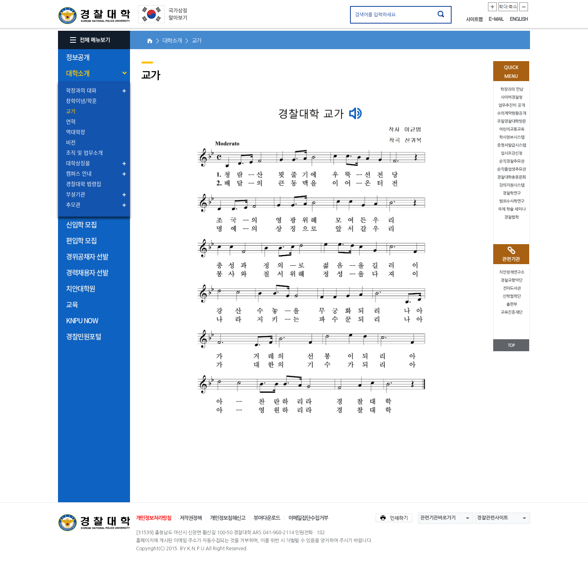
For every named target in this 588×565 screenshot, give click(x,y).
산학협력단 (512, 296)
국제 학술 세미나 (512, 209)
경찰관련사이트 (492, 517)
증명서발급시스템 (511, 145)
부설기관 (75, 194)
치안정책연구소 (511, 272)
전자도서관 (512, 288)
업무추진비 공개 (511, 105)
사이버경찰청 (511, 97)
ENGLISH (519, 19)
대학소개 (77, 73)
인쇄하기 (394, 517)
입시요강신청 (511, 153)
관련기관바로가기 (438, 517)
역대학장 (75, 131)
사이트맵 (476, 19)
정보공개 (77, 57)
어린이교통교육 (511, 129)
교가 (71, 111)
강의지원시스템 (511, 185)
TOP (511, 345)
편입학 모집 (81, 240)
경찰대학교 (94, 522)
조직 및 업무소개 (84, 152)
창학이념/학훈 (81, 100)
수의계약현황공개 (511, 113)
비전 (71, 142)
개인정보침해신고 (227, 518)
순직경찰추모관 (511, 161)
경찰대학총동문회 (511, 177)
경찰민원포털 (83, 336)
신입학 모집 (81, 224)
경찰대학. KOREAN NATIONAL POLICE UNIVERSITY (94, 15)
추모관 (73, 204)
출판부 (511, 304)
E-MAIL (498, 19)
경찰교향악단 (511, 280)
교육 (72, 304)
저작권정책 (191, 518)
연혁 (71, 121)
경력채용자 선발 (87, 272)
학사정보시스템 (511, 137)
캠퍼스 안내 (79, 173)
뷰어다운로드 (267, 518)
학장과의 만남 (511, 89)
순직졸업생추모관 (511, 169)
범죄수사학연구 (511, 201)
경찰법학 (511, 217)
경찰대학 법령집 (83, 183)
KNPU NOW (82, 320)
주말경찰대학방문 (511, 121)
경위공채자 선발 (87, 256)
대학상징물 (78, 163)
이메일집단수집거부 (308, 518)
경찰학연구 (512, 193)
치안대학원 (80, 288)
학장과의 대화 (81, 90)
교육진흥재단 (511, 312)
